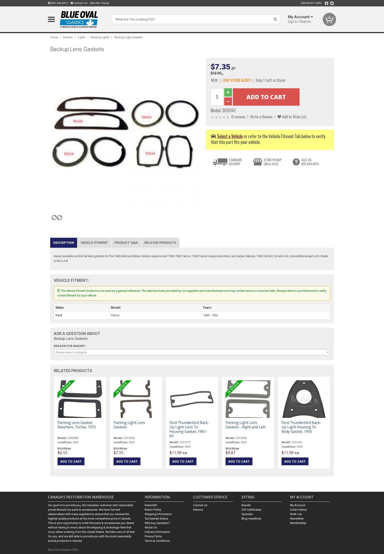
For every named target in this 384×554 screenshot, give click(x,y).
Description (63, 242)
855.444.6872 (59, 3)
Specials (247, 514)
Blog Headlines (251, 518)
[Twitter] (332, 3)
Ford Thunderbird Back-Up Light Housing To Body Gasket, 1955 (301, 427)
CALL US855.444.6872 (310, 161)
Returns (198, 509)
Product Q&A (126, 242)
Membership (298, 523)
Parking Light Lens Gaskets (129, 424)
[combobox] (192, 352)
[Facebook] (326, 3)
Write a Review (261, 116)
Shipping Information (158, 514)
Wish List (296, 514)
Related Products (160, 242)
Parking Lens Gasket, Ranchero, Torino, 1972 (77, 424)
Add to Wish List (293, 116)
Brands (246, 505)
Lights (82, 37)
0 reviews (238, 116)
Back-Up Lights (100, 37)
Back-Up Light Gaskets (128, 37)
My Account (297, 505)
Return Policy (153, 509)
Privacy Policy (153, 536)
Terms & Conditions (157, 540)
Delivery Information (157, 532)
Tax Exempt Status (156, 518)
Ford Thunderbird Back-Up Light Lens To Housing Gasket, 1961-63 (189, 429)
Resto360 (151, 505)
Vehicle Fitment (94, 242)
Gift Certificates (251, 509)
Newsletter (297, 518)
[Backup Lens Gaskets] (125, 133)
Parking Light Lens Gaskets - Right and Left (246, 424)
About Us (151, 527)
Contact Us (80, 3)
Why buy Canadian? (157, 523)
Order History (298, 509)
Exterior (68, 37)
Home (54, 37)
